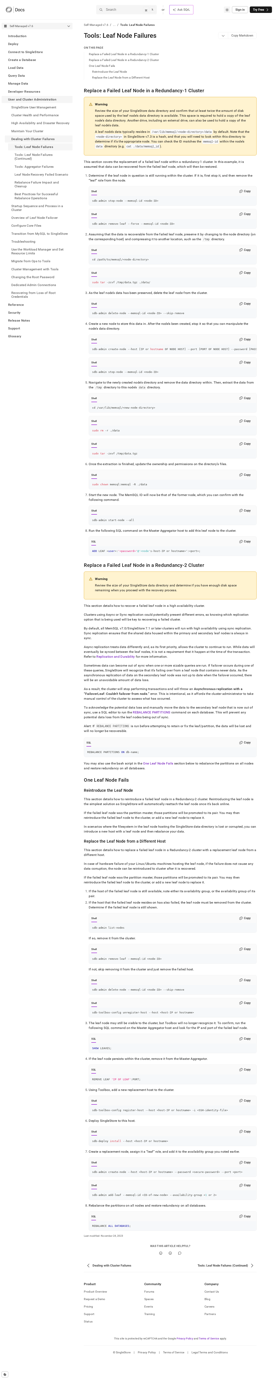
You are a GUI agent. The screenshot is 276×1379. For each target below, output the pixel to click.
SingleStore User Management (33, 107)
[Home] (15, 9)
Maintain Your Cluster (27, 131)
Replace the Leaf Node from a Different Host (121, 77)
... (114, 24)
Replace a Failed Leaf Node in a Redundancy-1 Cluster (124, 54)
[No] (170, 1253)
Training (149, 1314)
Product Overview (95, 1291)
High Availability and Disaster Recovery (40, 123)
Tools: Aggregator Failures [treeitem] (34, 166)
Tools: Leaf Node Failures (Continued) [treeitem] (34, 156)
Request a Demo (94, 1299)
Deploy (13, 44)
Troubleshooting (23, 241)
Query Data (16, 76)
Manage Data (18, 83)
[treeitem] (37, 36)
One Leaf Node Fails (102, 65)
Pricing (88, 1306)
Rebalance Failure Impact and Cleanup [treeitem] (37, 184)
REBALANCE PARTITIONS (151, 712)
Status (88, 1321)
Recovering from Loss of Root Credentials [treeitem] (33, 295)
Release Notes (19, 320)
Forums (149, 1291)
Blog (207, 1299)
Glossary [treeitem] (14, 336)
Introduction (17, 36)
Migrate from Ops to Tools (30, 261)
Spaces (149, 1299)
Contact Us (211, 1291)
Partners (210, 1314)
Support (14, 328)
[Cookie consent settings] (5, 1374)
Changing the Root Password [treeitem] (32, 277)
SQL (93, 541)
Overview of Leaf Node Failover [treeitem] (34, 218)
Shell (94, 191)
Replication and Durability (115, 657)
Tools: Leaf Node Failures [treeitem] (34, 147)
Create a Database (22, 60)
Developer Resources (24, 91)
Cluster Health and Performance (35, 115)
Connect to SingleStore (25, 52)
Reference (16, 305)
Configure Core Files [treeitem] (26, 226)
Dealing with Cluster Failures (33, 139)
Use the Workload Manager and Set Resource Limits (37, 251)
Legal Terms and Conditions (210, 1352)
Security (14, 313)
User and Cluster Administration (32, 99)
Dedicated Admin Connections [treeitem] (33, 285)
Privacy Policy (185, 1338)
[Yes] (160, 1253)
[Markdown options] (223, 35)
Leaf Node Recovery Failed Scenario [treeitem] (41, 174)
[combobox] (227, 9)
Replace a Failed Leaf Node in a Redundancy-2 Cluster (124, 60)
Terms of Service (209, 1338)
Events (148, 1306)
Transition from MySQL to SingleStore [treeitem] (39, 233)
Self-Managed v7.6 (96, 24)
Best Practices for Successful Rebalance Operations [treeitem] (36, 196)
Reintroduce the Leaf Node (109, 71)
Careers (209, 1306)
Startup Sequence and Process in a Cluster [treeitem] (37, 208)
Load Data (15, 68)
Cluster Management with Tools (34, 269)
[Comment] (179, 1253)
